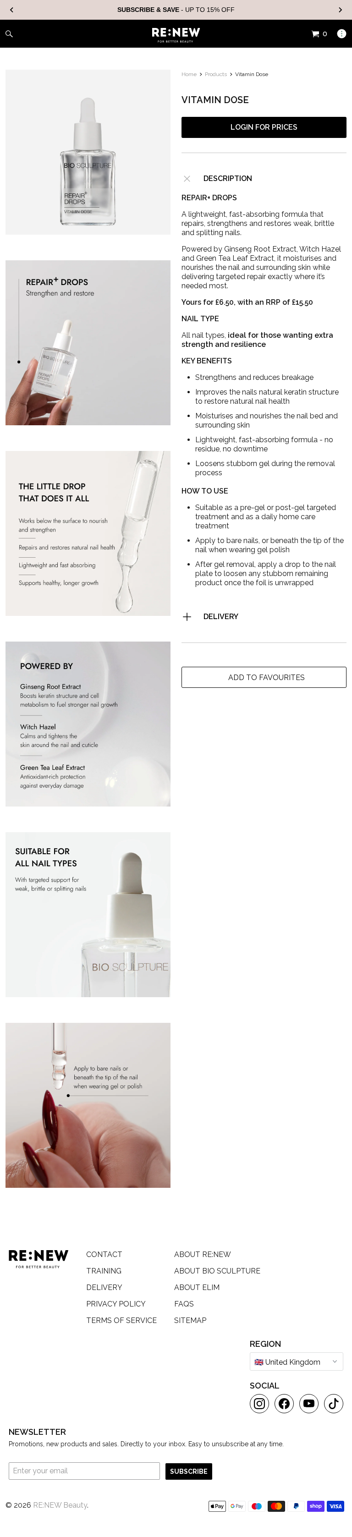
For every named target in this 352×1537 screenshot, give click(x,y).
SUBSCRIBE (189, 1471)
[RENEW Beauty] (176, 35)
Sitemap (190, 1320)
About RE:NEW (202, 1254)
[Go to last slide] (11, 10)
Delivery (221, 616)
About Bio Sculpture (217, 1271)
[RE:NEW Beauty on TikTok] (333, 1403)
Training (103, 1271)
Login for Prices (264, 127)
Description (228, 178)
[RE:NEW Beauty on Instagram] (259, 1403)
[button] (264, 677)
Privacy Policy (116, 1304)
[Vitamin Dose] (88, 152)
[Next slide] (340, 10)
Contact (104, 1254)
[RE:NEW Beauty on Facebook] (284, 1403)
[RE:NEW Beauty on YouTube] (309, 1403)
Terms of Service (121, 1320)
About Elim (197, 1287)
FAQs (184, 1304)
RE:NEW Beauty (60, 1505)
